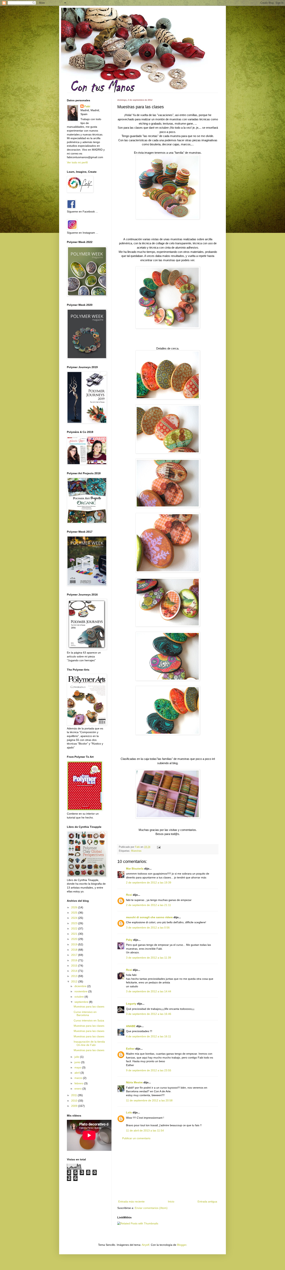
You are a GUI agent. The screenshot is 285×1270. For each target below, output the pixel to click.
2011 (74, 1095)
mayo (78, 1067)
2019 (74, 944)
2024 (74, 917)
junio (77, 1062)
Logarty (131, 1003)
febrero (79, 1083)
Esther (130, 1048)
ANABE (131, 1026)
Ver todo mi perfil (77, 162)
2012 (74, 981)
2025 (74, 912)
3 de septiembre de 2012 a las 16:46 (148, 1013)
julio (77, 1056)
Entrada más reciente (131, 1201)
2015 (74, 965)
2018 (74, 949)
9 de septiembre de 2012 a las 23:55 (148, 1070)
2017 (74, 954)
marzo (78, 1077)
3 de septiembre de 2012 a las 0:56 (148, 927)
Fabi (87, 106)
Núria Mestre (134, 1082)
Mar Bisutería (134, 868)
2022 (74, 928)
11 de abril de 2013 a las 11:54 (145, 1130)
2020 (74, 939)
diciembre (80, 986)
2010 (74, 1100)
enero (78, 1088)
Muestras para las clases (89, 1006)
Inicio (171, 1201)
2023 (74, 923)
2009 (74, 1105)
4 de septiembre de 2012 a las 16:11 (148, 1036)
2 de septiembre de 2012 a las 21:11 (148, 905)
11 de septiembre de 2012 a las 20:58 (149, 1100)
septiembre (81, 1001)
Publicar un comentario (136, 1138)
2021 (74, 933)
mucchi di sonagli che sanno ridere (149, 917)
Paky (129, 939)
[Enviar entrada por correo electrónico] (158, 847)
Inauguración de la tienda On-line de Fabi (89, 1043)
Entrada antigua (207, 1201)
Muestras (136, 851)
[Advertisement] (168, 1170)
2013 (74, 976)
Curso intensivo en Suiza (89, 1020)
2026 (74, 907)
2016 (74, 960)
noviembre (81, 991)
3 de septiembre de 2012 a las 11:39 (148, 957)
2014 (74, 970)
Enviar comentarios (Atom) (151, 1207)
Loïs (129, 1112)
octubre (79, 996)
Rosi (129, 894)
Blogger (181, 1244)
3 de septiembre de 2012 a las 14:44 (148, 991)
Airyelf (145, 1244)
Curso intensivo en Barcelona (85, 1013)
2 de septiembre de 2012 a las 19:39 (148, 882)
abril (77, 1072)
